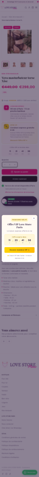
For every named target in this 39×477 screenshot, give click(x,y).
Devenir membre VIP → (19, 250)
